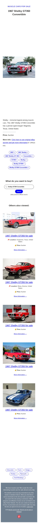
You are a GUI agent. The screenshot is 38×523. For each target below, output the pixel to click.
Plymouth (23, 474)
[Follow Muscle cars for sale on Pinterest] (19, 517)
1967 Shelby (22, 152)
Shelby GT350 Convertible (18, 167)
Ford (19, 470)
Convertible (28, 156)
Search (19, 191)
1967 (11, 152)
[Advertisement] (19, 36)
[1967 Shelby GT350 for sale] (19, 232)
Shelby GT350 (18, 163)
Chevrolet (10, 470)
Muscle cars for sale (19, 6)
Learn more (30, 506)
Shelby (23, 160)
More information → (20, 250)
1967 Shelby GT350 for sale (19, 235)
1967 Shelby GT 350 (12, 156)
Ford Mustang (18, 477)
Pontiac (13, 474)
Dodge (28, 470)
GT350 (13, 160)
